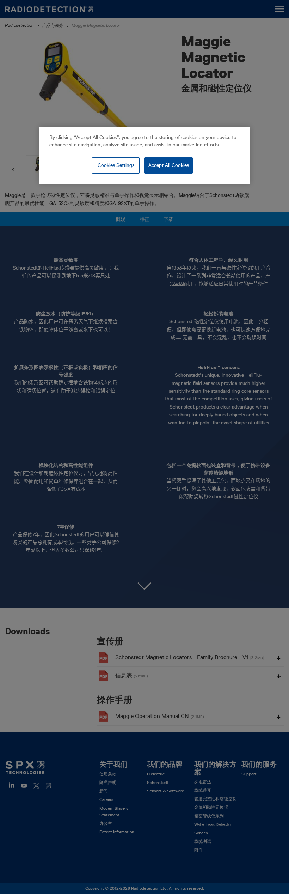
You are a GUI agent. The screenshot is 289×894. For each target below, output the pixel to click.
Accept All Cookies (168, 165)
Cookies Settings (116, 165)
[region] (144, 155)
